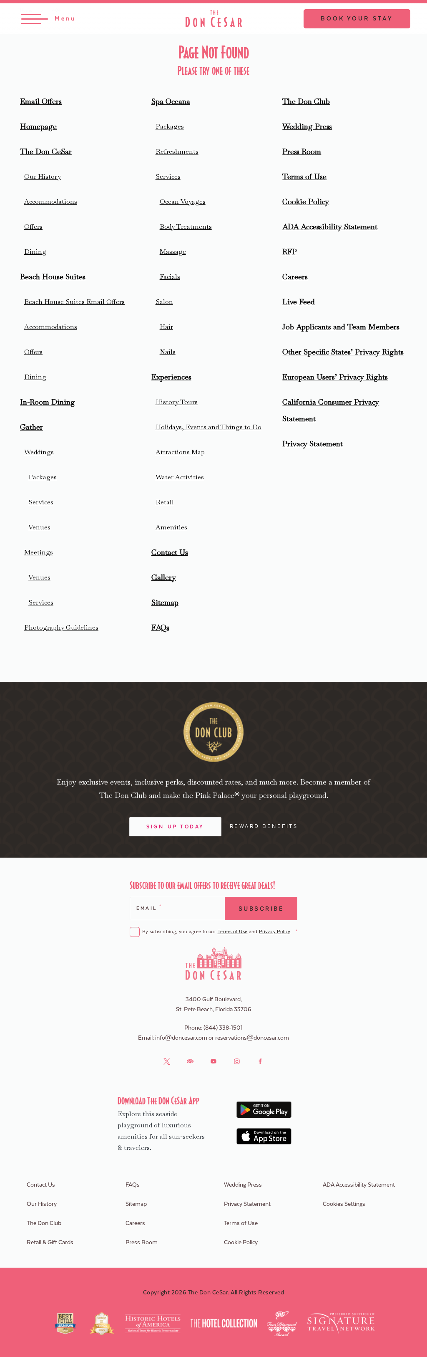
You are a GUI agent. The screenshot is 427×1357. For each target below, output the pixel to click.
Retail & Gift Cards (50, 1242)
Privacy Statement (312, 443)
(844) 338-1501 (223, 1028)
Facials (170, 276)
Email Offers (41, 101)
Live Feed (298, 301)
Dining (35, 251)
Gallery (163, 577)
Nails (168, 351)
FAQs (160, 627)
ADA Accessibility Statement (329, 226)
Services (40, 502)
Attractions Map (180, 452)
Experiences (171, 377)
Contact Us (169, 552)
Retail (165, 502)
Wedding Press (307, 126)
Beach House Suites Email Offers (74, 301)
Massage (173, 251)
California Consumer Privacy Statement (330, 410)
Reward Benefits (264, 826)
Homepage (38, 126)
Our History (42, 176)
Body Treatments (186, 226)
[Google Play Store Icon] (264, 1109)
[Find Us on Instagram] (237, 1061)
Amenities (171, 527)
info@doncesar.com (181, 1038)
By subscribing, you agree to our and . (219, 932)
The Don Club (306, 101)
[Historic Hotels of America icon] (153, 1323)
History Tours (177, 401)
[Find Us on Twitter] (166, 1061)
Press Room (301, 151)
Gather (31, 427)
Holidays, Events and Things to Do (208, 427)
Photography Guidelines (61, 627)
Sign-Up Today (175, 826)
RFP (289, 251)
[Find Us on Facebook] (260, 1061)
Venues (39, 527)
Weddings (39, 452)
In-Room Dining (47, 402)
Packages (42, 477)
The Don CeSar (46, 151)
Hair (166, 326)
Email (148, 907)
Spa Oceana (170, 101)
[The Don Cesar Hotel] (214, 18)
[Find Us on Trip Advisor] (190, 1061)
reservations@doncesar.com (252, 1038)
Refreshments (177, 151)
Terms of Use (304, 176)
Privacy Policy (274, 932)
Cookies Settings (344, 1204)
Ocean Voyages (183, 201)
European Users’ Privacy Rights (335, 377)
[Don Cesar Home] (214, 963)
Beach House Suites (52, 276)
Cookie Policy (305, 201)
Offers (33, 226)
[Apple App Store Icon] (264, 1136)
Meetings (38, 552)
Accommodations (50, 201)
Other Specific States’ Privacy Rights (343, 352)
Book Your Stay (357, 19)
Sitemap (164, 602)
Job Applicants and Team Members (340, 327)
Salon (164, 301)
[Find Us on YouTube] (213, 1061)
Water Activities (180, 477)
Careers (295, 276)
